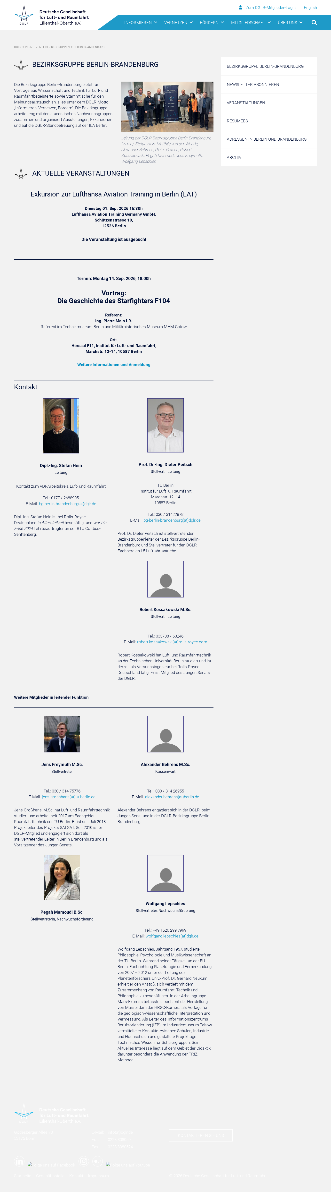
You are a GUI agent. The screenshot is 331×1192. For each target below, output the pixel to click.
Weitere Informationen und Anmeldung (113, 364)
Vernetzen (175, 22)
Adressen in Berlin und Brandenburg (267, 139)
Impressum (98, 1175)
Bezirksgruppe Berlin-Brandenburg (265, 66)
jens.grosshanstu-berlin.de (68, 796)
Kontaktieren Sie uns (201, 1135)
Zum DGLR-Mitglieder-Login (271, 7)
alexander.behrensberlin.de (172, 796)
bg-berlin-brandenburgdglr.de (67, 503)
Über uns (287, 22)
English (310, 7)
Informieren (138, 22)
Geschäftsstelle (50, 1175)
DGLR (17, 47)
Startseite (22, 1175)
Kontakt (76, 1175)
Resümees (237, 121)
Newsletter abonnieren (253, 84)
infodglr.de (120, 1132)
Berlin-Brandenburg (89, 47)
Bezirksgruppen (57, 47)
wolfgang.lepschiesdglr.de (172, 936)
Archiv (234, 157)
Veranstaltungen (246, 102)
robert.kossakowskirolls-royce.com (172, 641)
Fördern (209, 22)
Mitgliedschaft (248, 22)
